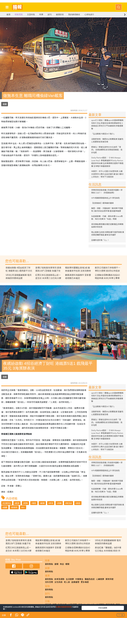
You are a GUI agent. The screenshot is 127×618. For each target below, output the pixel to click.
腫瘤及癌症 (90, 578)
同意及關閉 (102, 608)
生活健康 (70, 578)
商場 (51, 503)
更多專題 (85, 581)
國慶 (5, 507)
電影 (34, 503)
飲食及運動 (59, 578)
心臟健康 (100, 578)
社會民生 (7, 503)
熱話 (62, 563)
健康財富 (60, 14)
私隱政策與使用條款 (63, 607)
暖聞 (67, 563)
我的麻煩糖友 (74, 14)
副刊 (50, 14)
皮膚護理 (75, 581)
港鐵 (60, 503)
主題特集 (31, 14)
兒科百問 (49, 581)
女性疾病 (58, 581)
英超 (78, 503)
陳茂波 (69, 503)
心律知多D (89, 14)
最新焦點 (49, 563)
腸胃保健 (109, 578)
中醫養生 (79, 578)
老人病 (67, 581)
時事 (41, 14)
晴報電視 (19, 14)
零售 (26, 503)
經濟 (17, 503)
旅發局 (14, 507)
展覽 (43, 503)
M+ (23, 507)
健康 (8, 14)
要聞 (56, 563)
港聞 (4, 104)
